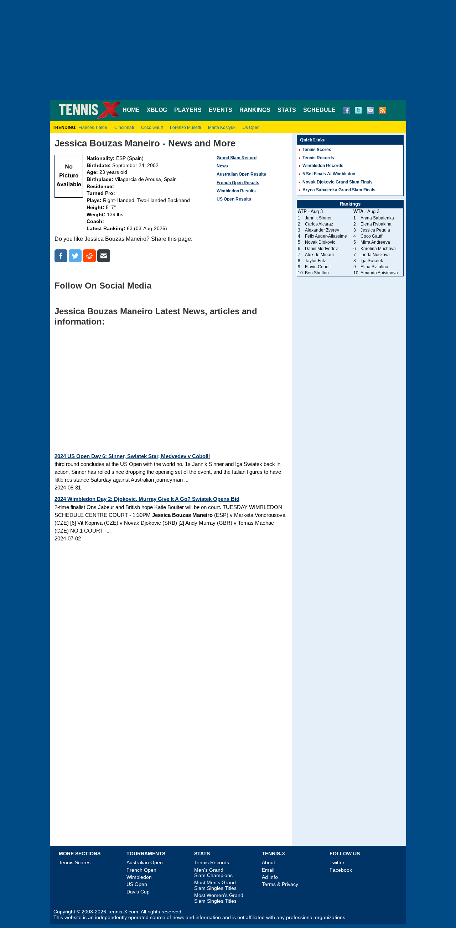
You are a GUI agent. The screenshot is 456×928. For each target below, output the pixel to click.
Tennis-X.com (123, 911)
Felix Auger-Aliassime (326, 236)
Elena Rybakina (376, 224)
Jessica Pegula (375, 230)
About (268, 862)
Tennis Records (318, 157)
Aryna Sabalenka (377, 218)
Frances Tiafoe (92, 127)
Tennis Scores (316, 149)
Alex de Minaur (319, 254)
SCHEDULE (319, 110)
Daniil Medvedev (321, 248)
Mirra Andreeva (375, 242)
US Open (136, 884)
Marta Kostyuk (221, 127)
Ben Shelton (317, 272)
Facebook (341, 870)
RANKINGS (254, 110)
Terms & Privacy (280, 884)
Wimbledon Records (322, 165)
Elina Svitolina (374, 266)
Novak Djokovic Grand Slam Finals (337, 182)
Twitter (337, 862)
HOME (131, 110)
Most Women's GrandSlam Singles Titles (218, 897)
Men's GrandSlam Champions (213, 872)
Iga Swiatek (372, 260)
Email (268, 870)
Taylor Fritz (315, 260)
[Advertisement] (228, 50)
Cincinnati (124, 127)
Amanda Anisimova (379, 272)
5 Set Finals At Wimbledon (328, 173)
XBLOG (157, 110)
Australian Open (144, 862)
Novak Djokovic (320, 242)
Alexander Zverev (322, 230)
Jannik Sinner (318, 218)
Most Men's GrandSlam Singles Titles (215, 885)
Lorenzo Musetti (185, 127)
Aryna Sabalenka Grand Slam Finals (338, 189)
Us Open (251, 127)
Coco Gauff (152, 127)
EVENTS (220, 110)
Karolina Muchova (378, 248)
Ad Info (270, 877)
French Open (141, 870)
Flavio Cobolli (318, 266)
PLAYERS (188, 110)
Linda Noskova (375, 254)
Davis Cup (138, 892)
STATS (287, 110)
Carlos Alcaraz (319, 224)
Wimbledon (139, 877)
